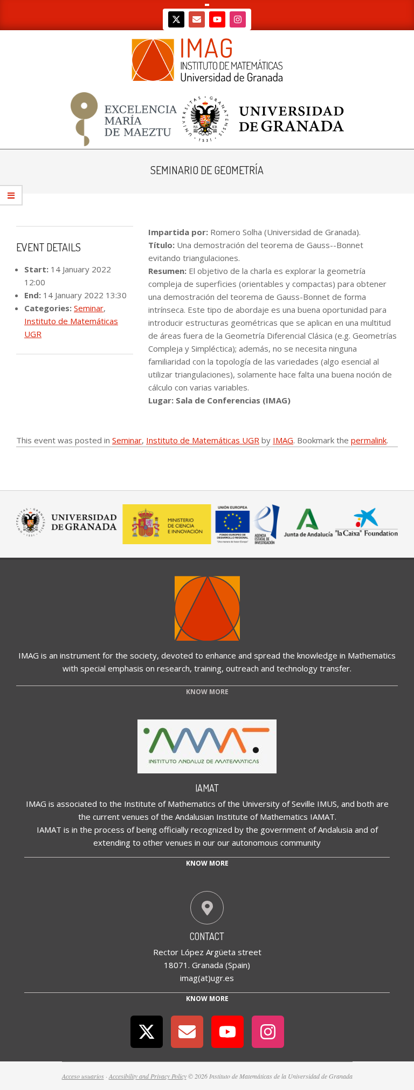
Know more (207, 863)
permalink (369, 440)
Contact (207, 936)
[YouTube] (217, 19)
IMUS (327, 803)
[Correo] (197, 19)
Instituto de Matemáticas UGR (202, 440)
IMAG (283, 440)
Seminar (89, 308)
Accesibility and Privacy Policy (148, 1076)
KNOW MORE (207, 691)
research (173, 668)
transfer (335, 668)
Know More (207, 998)
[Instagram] (238, 19)
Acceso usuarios (83, 1076)
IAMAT (207, 788)
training (208, 668)
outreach (242, 668)
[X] (176, 19)
